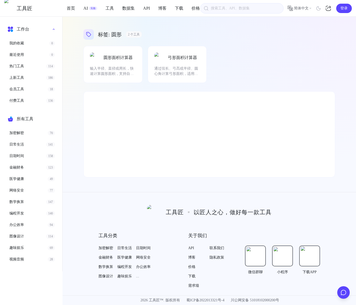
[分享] (329, 8)
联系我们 (217, 248)
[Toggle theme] (318, 8)
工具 (110, 8)
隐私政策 (217, 257)
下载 (179, 8)
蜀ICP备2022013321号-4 (205, 300)
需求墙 (193, 286)
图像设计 (106, 276)
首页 (71, 8)
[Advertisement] (209, 134)
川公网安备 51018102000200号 (255, 300)
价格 (196, 8)
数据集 (128, 8)
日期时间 (143, 248)
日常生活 (124, 248)
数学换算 (106, 267)
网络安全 (143, 257)
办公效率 (143, 267)
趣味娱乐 (124, 276)
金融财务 (106, 257)
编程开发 (124, 267)
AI (89, 8)
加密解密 (106, 248)
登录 (344, 8)
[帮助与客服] (343, 292)
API (146, 8)
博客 (162, 8)
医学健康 (124, 257)
